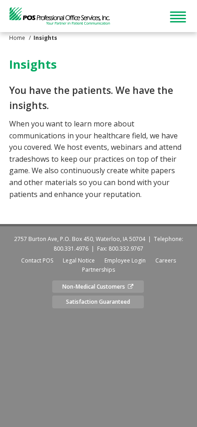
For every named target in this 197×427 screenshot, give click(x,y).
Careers (165, 260)
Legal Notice (79, 260)
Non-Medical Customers (95, 286)
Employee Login (125, 260)
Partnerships (98, 270)
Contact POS (37, 260)
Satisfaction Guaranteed (98, 302)
